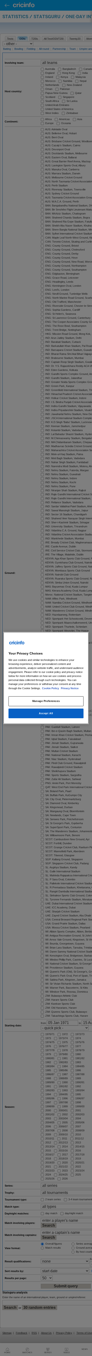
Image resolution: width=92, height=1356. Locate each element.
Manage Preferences (46, 701)
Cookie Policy (51, 688)
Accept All (46, 713)
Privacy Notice (70, 688)
